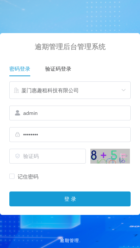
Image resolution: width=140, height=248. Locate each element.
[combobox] (70, 90)
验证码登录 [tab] (58, 68)
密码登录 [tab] (19, 68)
